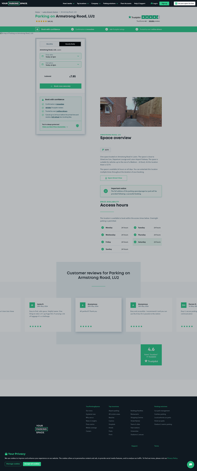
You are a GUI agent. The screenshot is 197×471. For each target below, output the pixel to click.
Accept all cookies (31, 464)
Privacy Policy (172, 458)
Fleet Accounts (126, 3)
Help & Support (139, 3)
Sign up (164, 3)
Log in (155, 3)
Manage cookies (13, 464)
